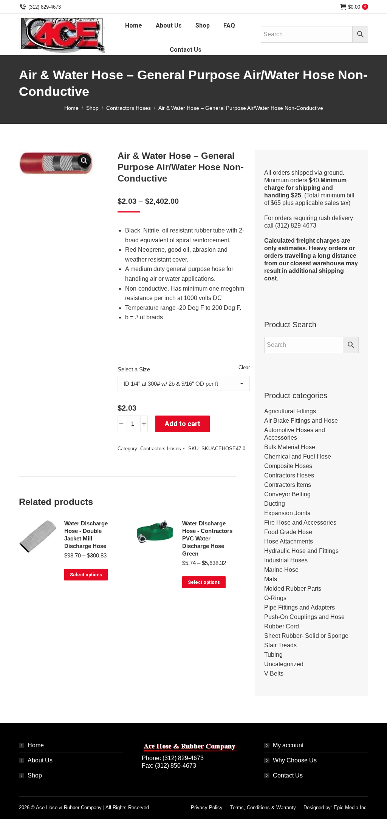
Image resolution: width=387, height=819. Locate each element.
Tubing (273, 654)
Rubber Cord (281, 626)
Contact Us (288, 775)
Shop (35, 775)
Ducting (274, 503)
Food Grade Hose (288, 532)
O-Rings (275, 598)
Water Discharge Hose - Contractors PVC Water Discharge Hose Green (207, 538)
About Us (40, 760)
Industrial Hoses (286, 560)
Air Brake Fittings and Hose (301, 420)
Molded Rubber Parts (292, 588)
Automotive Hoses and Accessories (294, 434)
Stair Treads (280, 645)
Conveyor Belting (287, 494)
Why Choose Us (295, 760)
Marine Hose (281, 570)
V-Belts (273, 673)
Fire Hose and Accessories (300, 522)
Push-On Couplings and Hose (304, 617)
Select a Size (134, 369)
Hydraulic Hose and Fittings (301, 551)
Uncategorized (283, 664)
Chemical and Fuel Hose (297, 456)
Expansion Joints (287, 513)
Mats (270, 579)
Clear (244, 367)
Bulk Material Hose (289, 447)
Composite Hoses (288, 466)
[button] (84, 161)
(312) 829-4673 (44, 7)
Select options (86, 574)
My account (288, 745)
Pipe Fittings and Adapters (299, 607)
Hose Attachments (288, 541)
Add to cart (182, 424)
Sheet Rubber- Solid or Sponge (306, 636)
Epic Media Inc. (351, 807)
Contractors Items (287, 485)
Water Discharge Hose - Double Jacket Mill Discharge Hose (86, 534)
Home (36, 745)
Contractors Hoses (160, 448)
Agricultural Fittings (290, 411)
